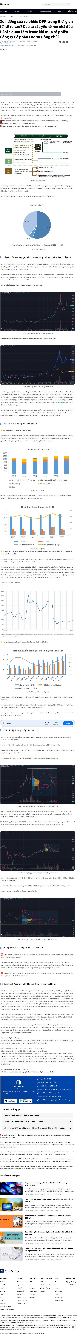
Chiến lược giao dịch (45, 1285)
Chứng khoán (24, 16)
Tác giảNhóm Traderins (32, 1194)
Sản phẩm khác (59, 1300)
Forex (31, 1285)
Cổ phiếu (2, 1291)
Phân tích (29, 11)
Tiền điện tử (20, 1297)
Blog (59, 11)
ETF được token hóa (5, 1306)
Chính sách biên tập (71, 1285)
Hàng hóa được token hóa (7, 1310)
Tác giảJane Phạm (30, 1227)
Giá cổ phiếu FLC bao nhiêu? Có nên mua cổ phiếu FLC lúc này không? (48, 1216)
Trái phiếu (3, 1303)
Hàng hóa (2, 1288)
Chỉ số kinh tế (21, 1303)
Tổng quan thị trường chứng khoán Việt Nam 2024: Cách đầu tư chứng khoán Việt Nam (49, 1249)
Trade (68, 723)
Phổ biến (2, 1282)
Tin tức (16, 11)
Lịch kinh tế (43, 1282)
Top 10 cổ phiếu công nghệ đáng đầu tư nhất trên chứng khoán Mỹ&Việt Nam (48, 1184)
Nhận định (32, 1297)
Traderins (3, 16)
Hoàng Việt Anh (9, 46)
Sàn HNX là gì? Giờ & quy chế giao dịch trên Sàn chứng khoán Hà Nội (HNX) (49, 1233)
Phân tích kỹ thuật (22, 1300)
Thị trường (3, 11)
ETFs (1, 1300)
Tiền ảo (2, 1297)
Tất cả (19, 1282)
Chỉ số (1, 1294)
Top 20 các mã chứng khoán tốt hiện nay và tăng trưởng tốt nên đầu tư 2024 (49, 1200)
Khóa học (42, 1291)
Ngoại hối (2, 1285)
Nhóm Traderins (31, 46)
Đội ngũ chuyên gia (71, 1282)
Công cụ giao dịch (45, 11)
